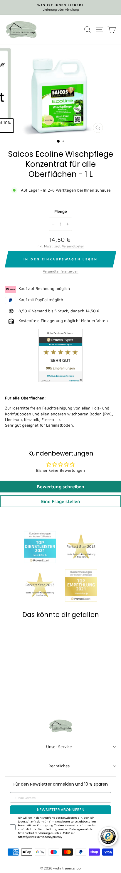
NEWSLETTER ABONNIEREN (60, 809)
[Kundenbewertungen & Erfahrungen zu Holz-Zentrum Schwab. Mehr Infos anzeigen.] (60, 356)
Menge (60, 211)
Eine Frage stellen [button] (60, 501)
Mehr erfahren (94, 320)
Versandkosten (73, 246)
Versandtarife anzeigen (60, 271)
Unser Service (59, 746)
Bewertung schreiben (60, 486)
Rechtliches (59, 765)
